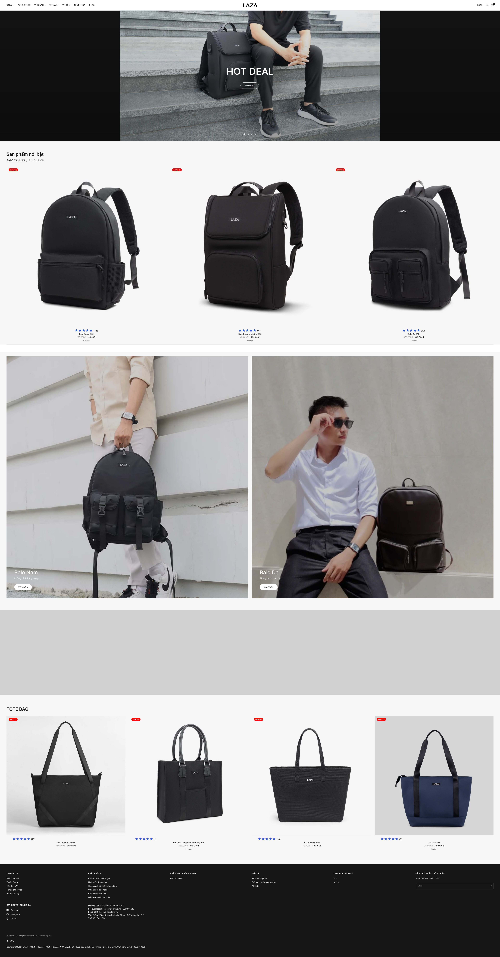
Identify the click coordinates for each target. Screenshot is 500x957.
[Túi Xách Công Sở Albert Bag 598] (188, 775)
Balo (9, 5)
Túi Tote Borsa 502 (66, 842)
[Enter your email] (490, 886)
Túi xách (39, 5)
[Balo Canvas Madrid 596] (250, 246)
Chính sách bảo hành (98, 890)
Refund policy (13, 893)
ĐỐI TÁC (256, 873)
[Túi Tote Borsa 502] (66, 775)
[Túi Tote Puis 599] (311, 775)
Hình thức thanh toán (97, 882)
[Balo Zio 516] (413, 246)
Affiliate (255, 886)
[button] (249, 85)
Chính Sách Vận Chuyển (99, 878)
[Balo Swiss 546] (86, 246)
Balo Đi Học (24, 5)
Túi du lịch (36, 160)
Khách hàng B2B (259, 878)
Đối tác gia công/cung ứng (264, 882)
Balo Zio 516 (413, 334)
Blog (92, 5)
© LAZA (10, 941)
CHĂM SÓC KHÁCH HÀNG (183, 873)
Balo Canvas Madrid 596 (250, 334)
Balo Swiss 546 (86, 334)
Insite (336, 882)
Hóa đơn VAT (12, 886)
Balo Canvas (16, 160)
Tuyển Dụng (12, 882)
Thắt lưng (79, 5)
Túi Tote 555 (434, 842)
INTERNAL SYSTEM (344, 873)
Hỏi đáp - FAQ (176, 878)
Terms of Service (14, 890)
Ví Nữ (65, 5)
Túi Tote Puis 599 (311, 842)
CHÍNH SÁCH (94, 873)
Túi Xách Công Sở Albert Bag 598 (188, 842)
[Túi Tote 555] (434, 775)
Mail (336, 878)
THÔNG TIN (12, 873)
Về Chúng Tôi (13, 878)
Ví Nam (53, 5)
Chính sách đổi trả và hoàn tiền (102, 886)
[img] (84, 331)
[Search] (487, 5)
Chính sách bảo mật (97, 893)
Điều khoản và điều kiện (99, 897)
